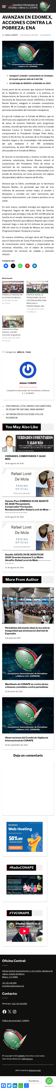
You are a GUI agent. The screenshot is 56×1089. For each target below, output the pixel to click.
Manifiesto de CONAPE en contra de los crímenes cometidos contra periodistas (26, 685)
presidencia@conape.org (13, 986)
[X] (9, 1011)
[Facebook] (4, 1011)
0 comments (45, 35)
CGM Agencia (27, 1058)
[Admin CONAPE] (28, 370)
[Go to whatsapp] (49, 1080)
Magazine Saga (35, 1070)
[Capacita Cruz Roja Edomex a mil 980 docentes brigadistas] (13, 321)
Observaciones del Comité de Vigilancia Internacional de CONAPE (26, 739)
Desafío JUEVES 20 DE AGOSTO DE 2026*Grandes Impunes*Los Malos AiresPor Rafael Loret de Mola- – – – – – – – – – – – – (28, 558)
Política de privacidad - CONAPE (15, 1020)
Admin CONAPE (11, 35)
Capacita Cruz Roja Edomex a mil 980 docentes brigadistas (11, 332)
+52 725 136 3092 (9, 983)
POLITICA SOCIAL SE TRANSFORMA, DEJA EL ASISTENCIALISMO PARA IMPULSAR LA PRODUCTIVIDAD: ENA (37, 300)
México (20, 352)
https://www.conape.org (28, 387)
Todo (28, 352)
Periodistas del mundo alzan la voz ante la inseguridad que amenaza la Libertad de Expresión (27, 631)
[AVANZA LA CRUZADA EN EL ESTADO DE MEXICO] (13, 287)
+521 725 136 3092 (19, 1003)
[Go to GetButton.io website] (49, 1086)
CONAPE (21, 1055)
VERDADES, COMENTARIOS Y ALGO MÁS (25, 457)
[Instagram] (14, 1011)
